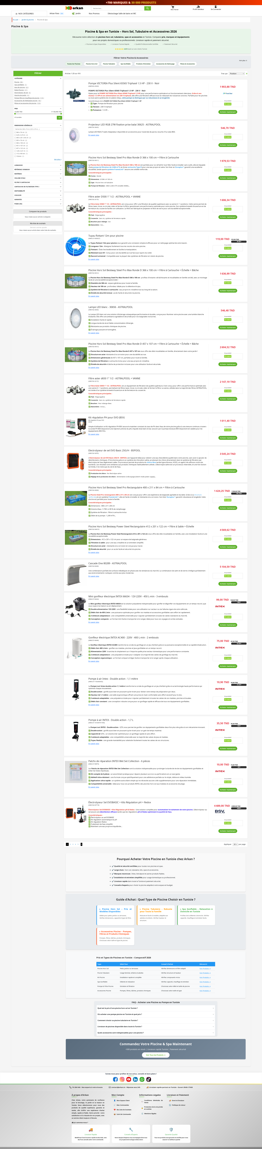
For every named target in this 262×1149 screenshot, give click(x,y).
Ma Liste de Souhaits (122, 1110)
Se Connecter (216, 9)
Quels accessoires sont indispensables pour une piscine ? (121, 1033)
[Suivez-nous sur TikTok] (148, 1079)
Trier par (224, 73)
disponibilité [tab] (19, 191)
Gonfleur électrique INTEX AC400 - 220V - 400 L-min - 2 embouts (123, 637)
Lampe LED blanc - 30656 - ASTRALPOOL (110, 307)
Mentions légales (148, 1113)
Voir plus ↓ (243, 60)
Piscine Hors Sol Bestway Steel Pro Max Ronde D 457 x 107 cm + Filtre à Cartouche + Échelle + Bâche (143, 343)
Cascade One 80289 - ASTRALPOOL (107, 563)
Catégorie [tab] (18, 78)
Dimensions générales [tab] (23, 125)
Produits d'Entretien (143, 64)
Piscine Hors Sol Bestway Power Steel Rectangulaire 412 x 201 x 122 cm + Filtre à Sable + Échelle (141, 526)
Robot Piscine (21, 90)
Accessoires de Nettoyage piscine (28, 101)
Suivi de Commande (122, 1114)
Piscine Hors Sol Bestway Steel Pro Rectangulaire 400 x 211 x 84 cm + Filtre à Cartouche (136, 487)
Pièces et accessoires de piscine (28, 103)
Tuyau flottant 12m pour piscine (106, 235)
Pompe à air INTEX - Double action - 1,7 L (110, 720)
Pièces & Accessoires (187, 64)
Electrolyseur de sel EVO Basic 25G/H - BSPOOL (114, 450)
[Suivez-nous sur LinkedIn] (135, 1079)
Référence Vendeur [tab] (22, 169)
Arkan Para (54, 13)
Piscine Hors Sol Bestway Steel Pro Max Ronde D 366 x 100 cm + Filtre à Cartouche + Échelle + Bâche (143, 270)
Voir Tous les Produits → (155, 1055)
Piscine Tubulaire (109, 64)
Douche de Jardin (22, 95)
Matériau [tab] (18, 174)
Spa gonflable (21, 85)
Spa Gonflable (125, 64)
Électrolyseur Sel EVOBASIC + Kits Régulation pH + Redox (119, 802)
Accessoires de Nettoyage (165, 64)
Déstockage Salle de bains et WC (122, 13)
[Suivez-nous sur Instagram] (122, 1079)
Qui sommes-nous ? (80, 1122)
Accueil (15, 20)
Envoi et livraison (176, 1100)
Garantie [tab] (18, 199)
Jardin (78, 13)
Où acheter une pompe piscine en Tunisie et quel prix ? (120, 1014)
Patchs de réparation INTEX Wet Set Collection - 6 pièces (119, 761)
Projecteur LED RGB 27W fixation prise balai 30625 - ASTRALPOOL (124, 124)
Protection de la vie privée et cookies (152, 1108)
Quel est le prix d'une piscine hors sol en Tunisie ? (118, 1008)
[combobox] (121, 8)
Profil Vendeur (198, 9)
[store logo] (74, 8)
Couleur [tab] (17, 195)
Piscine (19, 82)
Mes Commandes (121, 1105)
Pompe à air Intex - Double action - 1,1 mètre (113, 678)
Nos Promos (94, 13)
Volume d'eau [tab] (19, 178)
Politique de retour (177, 1105)
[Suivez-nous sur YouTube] (128, 1079)
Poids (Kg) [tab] (18, 204)
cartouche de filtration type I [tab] (26, 187)
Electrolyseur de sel (23, 93)
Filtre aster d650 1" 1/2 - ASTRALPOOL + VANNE (114, 378)
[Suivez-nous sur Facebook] (115, 1079)
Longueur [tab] (18, 165)
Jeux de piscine (22, 87)
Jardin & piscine (28, 20)
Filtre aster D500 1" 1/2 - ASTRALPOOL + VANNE (114, 196)
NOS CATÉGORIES (26, 13)
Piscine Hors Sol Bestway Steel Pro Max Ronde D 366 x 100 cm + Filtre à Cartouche (133, 157)
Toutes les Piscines (73, 64)
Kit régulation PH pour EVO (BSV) (106, 417)
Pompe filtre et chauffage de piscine (29, 98)
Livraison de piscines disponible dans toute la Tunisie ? (120, 1026)
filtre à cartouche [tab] (22, 182)
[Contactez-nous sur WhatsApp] (142, 1079)
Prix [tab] (16, 109)
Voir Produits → (205, 968)
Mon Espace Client (122, 1100)
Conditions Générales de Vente (152, 1101)
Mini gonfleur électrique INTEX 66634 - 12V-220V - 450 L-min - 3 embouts (128, 596)
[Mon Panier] (172, 6)
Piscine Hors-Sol (91, 64)
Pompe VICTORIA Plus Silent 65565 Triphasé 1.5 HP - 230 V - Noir (123, 83)
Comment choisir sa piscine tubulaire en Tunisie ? (118, 1020)
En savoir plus (93, 135)
